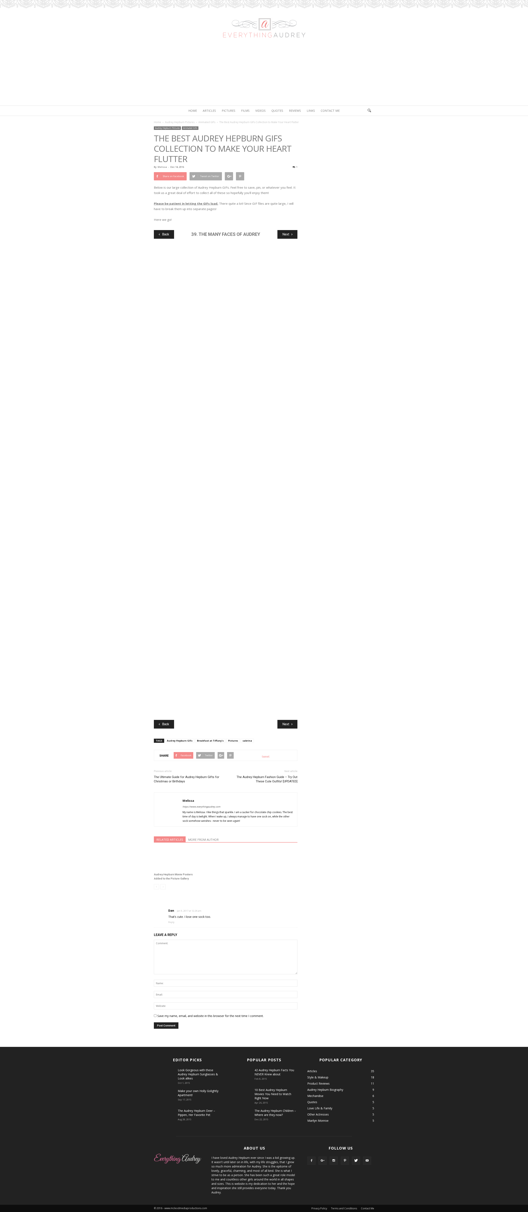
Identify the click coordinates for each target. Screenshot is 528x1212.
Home (192, 111)
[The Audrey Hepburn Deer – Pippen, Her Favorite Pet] (164, 1116)
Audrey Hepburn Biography (325, 1090)
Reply (171, 922)
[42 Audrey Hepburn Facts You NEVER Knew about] (241, 1073)
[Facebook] (311, 1161)
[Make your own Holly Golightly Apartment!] (164, 1096)
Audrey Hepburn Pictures (167, 128)
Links (311, 111)
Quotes (277, 111)
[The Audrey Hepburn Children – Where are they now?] (241, 1116)
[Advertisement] (264, 74)
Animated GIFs (190, 128)
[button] (369, 111)
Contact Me (330, 111)
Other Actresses (318, 1114)
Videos (260, 111)
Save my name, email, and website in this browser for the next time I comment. (210, 1016)
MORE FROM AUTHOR (203, 840)
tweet (266, 756)
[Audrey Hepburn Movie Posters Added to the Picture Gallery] (176, 859)
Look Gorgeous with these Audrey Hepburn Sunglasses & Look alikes (198, 1074)
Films (245, 111)
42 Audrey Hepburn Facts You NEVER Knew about (274, 1072)
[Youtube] (367, 1161)
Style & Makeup (317, 1077)
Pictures (228, 111)
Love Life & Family (319, 1108)
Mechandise (315, 1096)
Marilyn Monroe (318, 1121)
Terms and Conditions (344, 1208)
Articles (209, 111)
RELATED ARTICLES (169, 840)
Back (165, 234)
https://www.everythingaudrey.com (201, 806)
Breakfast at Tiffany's (210, 740)
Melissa (162, 166)
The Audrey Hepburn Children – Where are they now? (275, 1113)
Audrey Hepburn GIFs (179, 740)
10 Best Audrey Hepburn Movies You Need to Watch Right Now (273, 1094)
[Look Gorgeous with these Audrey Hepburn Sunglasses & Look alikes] (164, 1075)
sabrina (247, 740)
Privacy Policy (319, 1208)
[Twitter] (356, 1161)
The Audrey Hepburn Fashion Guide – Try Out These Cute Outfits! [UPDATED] (267, 779)
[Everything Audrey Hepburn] (264, 22)
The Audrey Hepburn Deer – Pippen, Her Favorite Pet (196, 1113)
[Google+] (322, 1161)
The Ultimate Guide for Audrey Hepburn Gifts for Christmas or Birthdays (186, 779)
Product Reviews (318, 1083)
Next (285, 234)
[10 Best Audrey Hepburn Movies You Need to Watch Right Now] (241, 1093)
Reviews (295, 111)
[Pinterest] (345, 1161)
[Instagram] (334, 1161)
